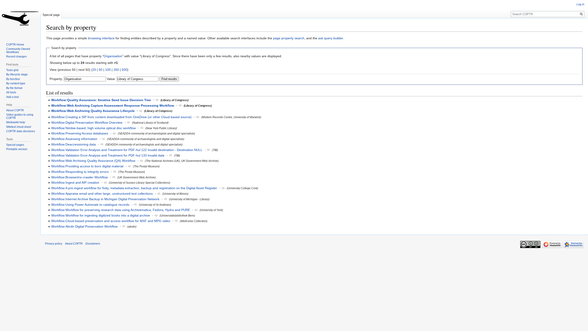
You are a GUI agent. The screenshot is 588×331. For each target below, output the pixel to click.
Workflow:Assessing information (74, 139)
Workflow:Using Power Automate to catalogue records (90, 204)
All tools (11, 92)
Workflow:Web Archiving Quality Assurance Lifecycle (93, 111)
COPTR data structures (20, 131)
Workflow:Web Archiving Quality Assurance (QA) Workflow (93, 161)
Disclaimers (92, 243)
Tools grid (12, 70)
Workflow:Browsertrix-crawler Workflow (79, 177)
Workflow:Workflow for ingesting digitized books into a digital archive (100, 215)
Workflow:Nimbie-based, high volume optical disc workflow (93, 128)
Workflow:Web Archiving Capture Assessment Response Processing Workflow (112, 105)
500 (124, 69)
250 (116, 69)
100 (108, 69)
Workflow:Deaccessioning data (73, 144)
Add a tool (12, 97)
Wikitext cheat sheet (18, 126)
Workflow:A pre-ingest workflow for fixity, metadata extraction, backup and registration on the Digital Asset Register (134, 188)
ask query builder (330, 38)
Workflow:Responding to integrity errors (80, 172)
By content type (15, 83)
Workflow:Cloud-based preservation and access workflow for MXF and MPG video (110, 221)
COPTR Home (15, 44)
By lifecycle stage (17, 74)
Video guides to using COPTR (19, 116)
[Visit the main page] (20, 18)
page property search (288, 38)
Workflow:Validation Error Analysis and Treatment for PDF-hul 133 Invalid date (107, 155)
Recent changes (16, 56)
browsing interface (101, 38)
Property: (56, 79)
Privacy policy (53, 243)
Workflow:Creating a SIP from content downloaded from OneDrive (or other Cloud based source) (121, 117)
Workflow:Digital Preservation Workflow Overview (86, 122)
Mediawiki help (15, 122)
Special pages (15, 144)
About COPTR (15, 110)
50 (100, 69)
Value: (111, 79)
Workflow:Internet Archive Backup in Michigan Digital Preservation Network (105, 199)
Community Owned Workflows (18, 50)
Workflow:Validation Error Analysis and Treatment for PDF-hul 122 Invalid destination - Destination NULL (126, 150)
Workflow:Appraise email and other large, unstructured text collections (102, 193)
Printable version (16, 149)
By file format (14, 88)
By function (13, 79)
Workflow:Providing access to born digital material (87, 166)
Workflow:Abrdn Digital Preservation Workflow (84, 226)
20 (94, 69)
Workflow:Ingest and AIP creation (75, 182)
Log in (580, 4)
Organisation (113, 56)
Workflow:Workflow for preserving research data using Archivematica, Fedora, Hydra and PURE (120, 210)
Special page (51, 15)
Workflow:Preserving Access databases (79, 133)
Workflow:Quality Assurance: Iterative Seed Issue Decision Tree (101, 100)
